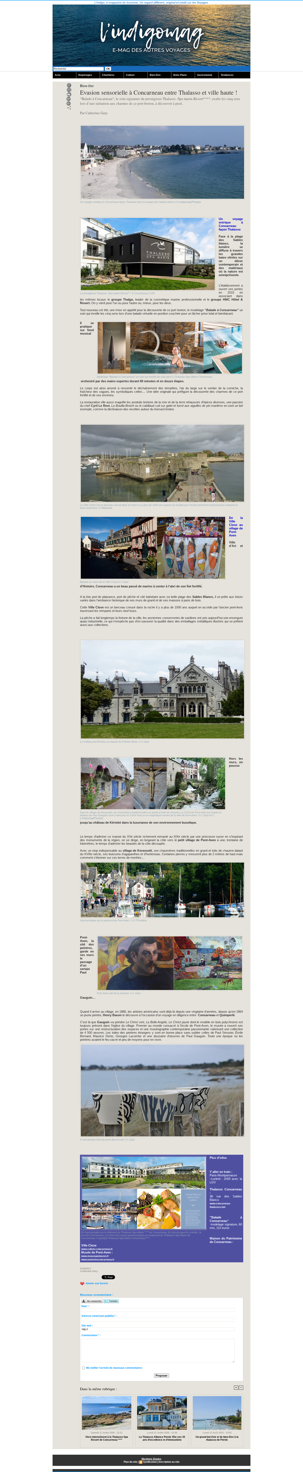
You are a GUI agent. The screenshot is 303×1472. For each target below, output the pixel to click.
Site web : (87, 1325)
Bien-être (155, 75)
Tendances (227, 75)
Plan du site (130, 1461)
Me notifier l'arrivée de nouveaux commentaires (114, 1367)
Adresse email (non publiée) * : (99, 1315)
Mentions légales (151, 1459)
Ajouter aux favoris (97, 1283)
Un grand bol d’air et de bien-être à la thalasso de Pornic (217, 1438)
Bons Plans (180, 75)
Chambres (108, 75)
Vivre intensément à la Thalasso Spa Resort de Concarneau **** (106, 1438)
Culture (130, 75)
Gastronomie (204, 75)
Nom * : (85, 1306)
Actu (57, 75)
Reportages (85, 75)
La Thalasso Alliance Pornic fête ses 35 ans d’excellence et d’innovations (162, 1438)
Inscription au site (169, 1461)
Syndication (150, 1461)
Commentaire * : (91, 1335)
